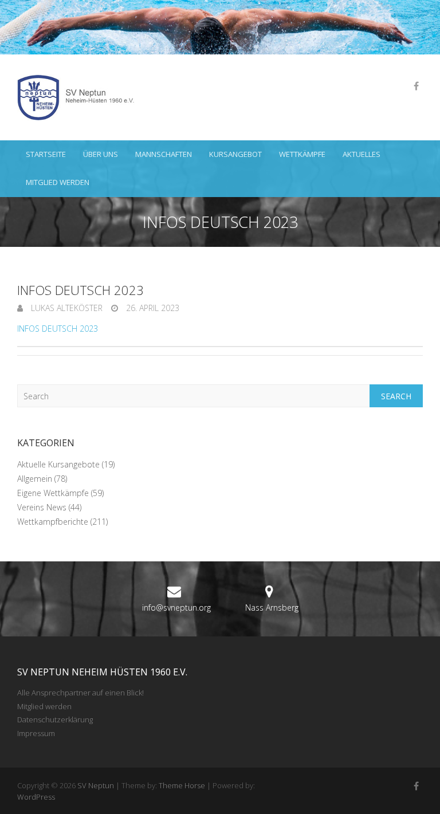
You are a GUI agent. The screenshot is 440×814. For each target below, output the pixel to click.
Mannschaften (163, 154)
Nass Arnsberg (271, 607)
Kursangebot (235, 154)
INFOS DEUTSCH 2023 (57, 328)
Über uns (100, 154)
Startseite (46, 154)
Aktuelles (361, 154)
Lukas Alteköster (66, 307)
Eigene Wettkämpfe (53, 492)
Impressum (36, 733)
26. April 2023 (151, 307)
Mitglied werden (57, 182)
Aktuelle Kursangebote (58, 464)
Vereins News (41, 507)
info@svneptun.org (176, 607)
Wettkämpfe (302, 154)
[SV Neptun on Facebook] (416, 86)
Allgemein (34, 478)
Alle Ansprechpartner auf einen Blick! (80, 692)
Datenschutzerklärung (55, 719)
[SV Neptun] (80, 97)
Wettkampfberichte (52, 521)
